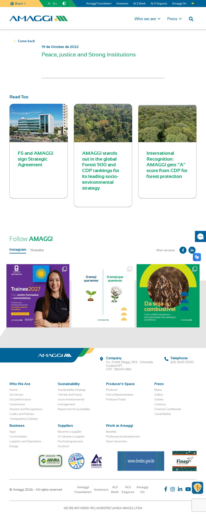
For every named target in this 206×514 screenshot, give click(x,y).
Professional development (123, 436)
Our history (16, 394)
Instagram (17, 249)
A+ (55, 3)
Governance (17, 404)
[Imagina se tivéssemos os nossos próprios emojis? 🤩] (102, 295)
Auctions (63, 446)
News (158, 389)
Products (111, 389)
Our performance (20, 399)
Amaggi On (179, 3)
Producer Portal (116, 399)
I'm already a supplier (71, 436)
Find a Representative (119, 394)
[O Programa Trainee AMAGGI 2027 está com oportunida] (37, 295)
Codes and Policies (21, 413)
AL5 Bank (139, 3)
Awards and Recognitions (25, 409)
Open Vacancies (116, 441)
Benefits (111, 431)
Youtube (37, 250)
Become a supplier (69, 431)
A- (49, 3)
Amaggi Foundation (98, 3)
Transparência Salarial (23, 418)
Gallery (158, 394)
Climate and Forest (70, 394)
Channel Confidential (167, 409)
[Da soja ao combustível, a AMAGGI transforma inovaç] (168, 295)
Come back (26, 41)
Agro (12, 431)
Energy (13, 446)
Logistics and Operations (25, 441)
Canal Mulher (162, 413)
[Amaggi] (38, 18)
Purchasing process (70, 441)
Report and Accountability (74, 409)
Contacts (160, 404)
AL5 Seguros (158, 3)
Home (13, 389)
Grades (159, 399)
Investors (122, 3)
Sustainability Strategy (72, 389)
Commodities (18, 436)
